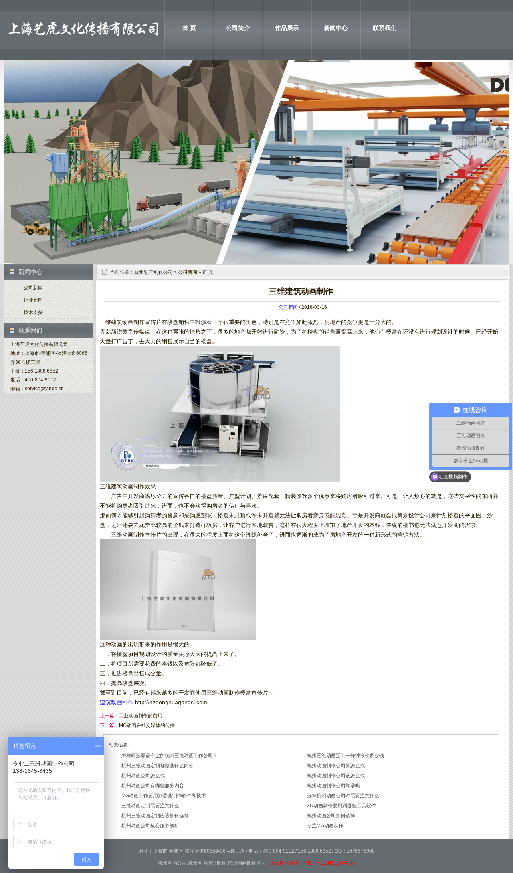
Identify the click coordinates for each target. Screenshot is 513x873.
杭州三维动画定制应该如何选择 (155, 815)
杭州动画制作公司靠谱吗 (333, 785)
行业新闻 (33, 300)
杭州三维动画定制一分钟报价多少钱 (345, 755)
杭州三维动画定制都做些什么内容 (157, 765)
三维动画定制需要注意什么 (150, 805)
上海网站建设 (284, 863)
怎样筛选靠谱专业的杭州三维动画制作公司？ (169, 755)
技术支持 (33, 312)
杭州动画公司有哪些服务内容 (152, 785)
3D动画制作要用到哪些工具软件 (341, 805)
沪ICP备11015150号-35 (329, 863)
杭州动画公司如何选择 (331, 815)
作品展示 (287, 27)
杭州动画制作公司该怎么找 (336, 775)
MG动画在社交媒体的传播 (147, 725)
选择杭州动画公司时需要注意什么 (343, 795)
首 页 (189, 27)
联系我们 (385, 27)
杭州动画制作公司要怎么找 (336, 765)
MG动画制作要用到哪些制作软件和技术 (163, 795)
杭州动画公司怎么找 (143, 775)
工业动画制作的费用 (140, 716)
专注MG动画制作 (325, 825)
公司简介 (238, 27)
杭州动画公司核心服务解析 (150, 825)
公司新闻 (33, 287)
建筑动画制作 (116, 702)
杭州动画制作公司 (153, 272)
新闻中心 (336, 27)
